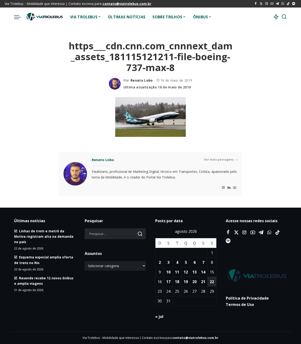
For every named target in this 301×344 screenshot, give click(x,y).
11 (177, 272)
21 (203, 281)
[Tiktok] (288, 4)
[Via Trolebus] (44, 17)
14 (203, 272)
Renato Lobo (142, 80)
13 (194, 272)
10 (168, 272)
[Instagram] (266, 4)
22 (212, 281)
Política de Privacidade (247, 298)
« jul (159, 316)
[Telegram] (277, 4)
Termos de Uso (240, 304)
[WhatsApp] (282, 4)
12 (186, 272)
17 (168, 281)
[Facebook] (255, 4)
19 (186, 281)
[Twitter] (261, 4)
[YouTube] (272, 4)
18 (177, 281)
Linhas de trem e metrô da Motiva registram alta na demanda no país (43, 236)
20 (194, 281)
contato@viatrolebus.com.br (127, 3)
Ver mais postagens (219, 160)
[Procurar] (284, 17)
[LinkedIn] (229, 188)
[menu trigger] (19, 17)
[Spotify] (293, 4)
